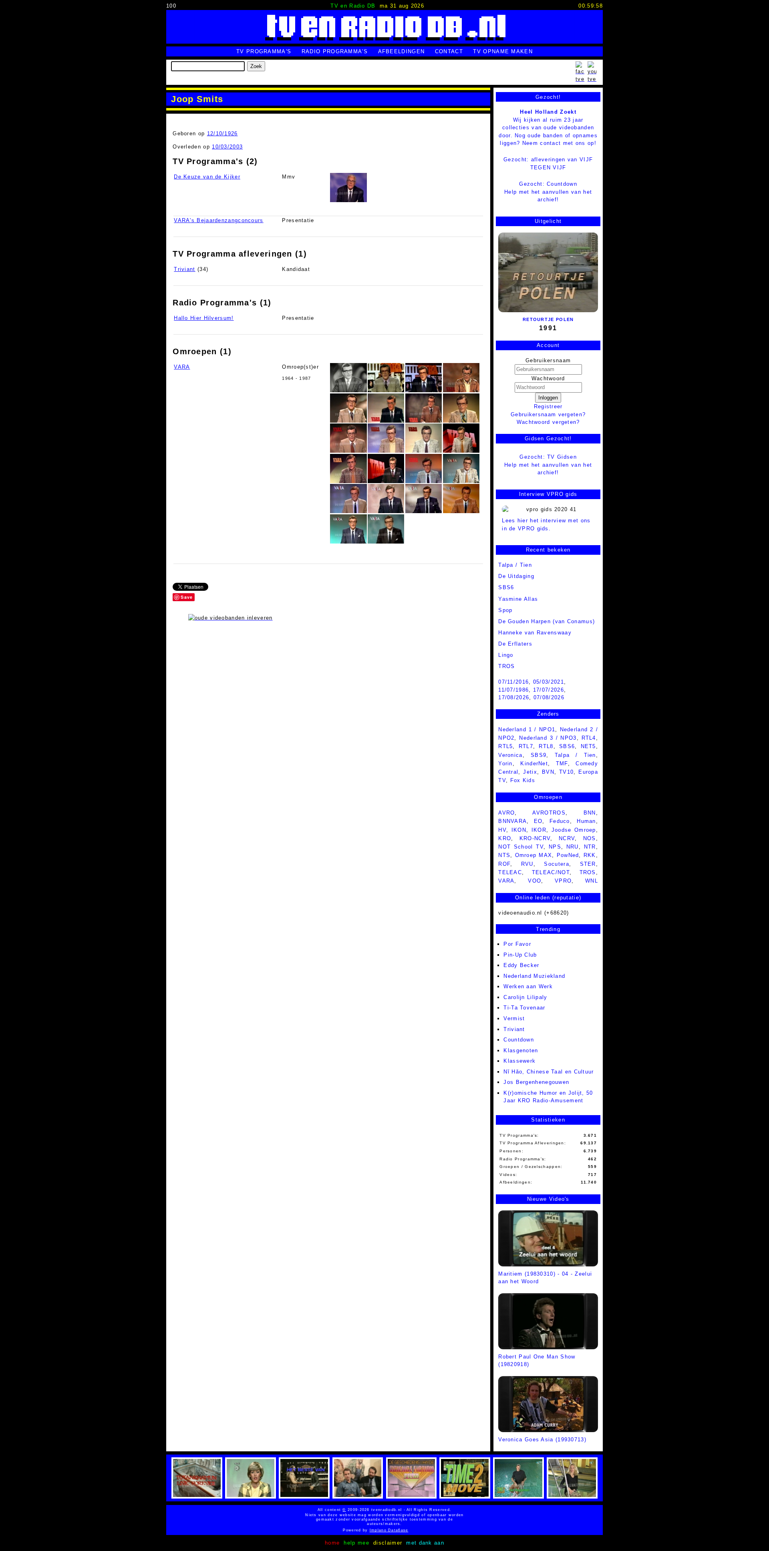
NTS (504, 855)
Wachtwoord (548, 378)
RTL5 (505, 746)
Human (586, 821)
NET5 (588, 746)
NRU (572, 847)
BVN (548, 772)
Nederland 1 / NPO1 (526, 729)
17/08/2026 (513, 697)
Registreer (548, 406)
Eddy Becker (521, 965)
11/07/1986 (513, 690)
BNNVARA (512, 821)
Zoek (256, 66)
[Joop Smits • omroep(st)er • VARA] (348, 377)
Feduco (560, 821)
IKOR (538, 830)
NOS (589, 838)
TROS (506, 666)
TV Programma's (263, 51)
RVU (527, 864)
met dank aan (425, 1543)
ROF (504, 864)
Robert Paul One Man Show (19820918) (536, 1360)
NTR (590, 847)
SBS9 (538, 755)
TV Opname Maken (503, 51)
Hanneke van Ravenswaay (535, 633)
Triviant (184, 269)
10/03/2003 (227, 147)
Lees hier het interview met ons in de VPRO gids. (546, 525)
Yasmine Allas (518, 599)
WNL (591, 881)
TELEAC (510, 872)
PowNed (568, 855)
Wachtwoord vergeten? (548, 422)
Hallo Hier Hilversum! (204, 318)
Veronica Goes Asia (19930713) (542, 1440)
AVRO (506, 813)
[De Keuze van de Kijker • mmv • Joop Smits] (348, 187)
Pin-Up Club (520, 955)
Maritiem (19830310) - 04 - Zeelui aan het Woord (545, 1277)
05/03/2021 (548, 682)
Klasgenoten (520, 1050)
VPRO (563, 881)
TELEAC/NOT (551, 872)
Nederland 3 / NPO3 (547, 738)
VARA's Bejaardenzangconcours (218, 220)
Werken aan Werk (528, 986)
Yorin (505, 763)
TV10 (566, 772)
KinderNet (534, 763)
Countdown (518, 1040)
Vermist (514, 1018)
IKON (518, 830)
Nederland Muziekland (534, 976)
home (332, 1543)
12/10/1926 (222, 133)
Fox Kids (522, 780)
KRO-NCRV (534, 838)
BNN (590, 813)
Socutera (556, 864)
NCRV (567, 838)
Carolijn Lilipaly (525, 997)
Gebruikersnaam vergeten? (548, 414)
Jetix (530, 772)
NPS (555, 847)
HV (502, 830)
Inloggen (548, 398)
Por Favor (517, 944)
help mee (356, 1543)
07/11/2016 (513, 682)
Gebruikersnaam (548, 360)
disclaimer (387, 1543)
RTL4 (589, 738)
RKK (590, 855)
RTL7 (526, 746)
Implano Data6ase (404, 1530)
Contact (449, 51)
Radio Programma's (335, 51)
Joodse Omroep (574, 830)
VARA (182, 367)
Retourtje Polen (548, 319)
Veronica (510, 755)
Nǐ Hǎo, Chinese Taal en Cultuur (548, 1072)
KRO (504, 838)
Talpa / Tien (515, 565)
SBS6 (506, 587)
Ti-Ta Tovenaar (524, 1008)
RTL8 (546, 746)
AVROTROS (548, 813)
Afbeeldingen (401, 51)
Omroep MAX (533, 855)
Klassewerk (519, 1061)
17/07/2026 (548, 690)
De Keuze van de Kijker (207, 177)
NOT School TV (521, 847)
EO (538, 821)
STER (588, 864)
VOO (534, 881)
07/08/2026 (548, 697)
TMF (562, 763)
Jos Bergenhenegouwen (536, 1082)
